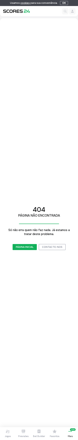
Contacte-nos (52, 247)
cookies (25, 3)
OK (64, 3)
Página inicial (25, 247)
